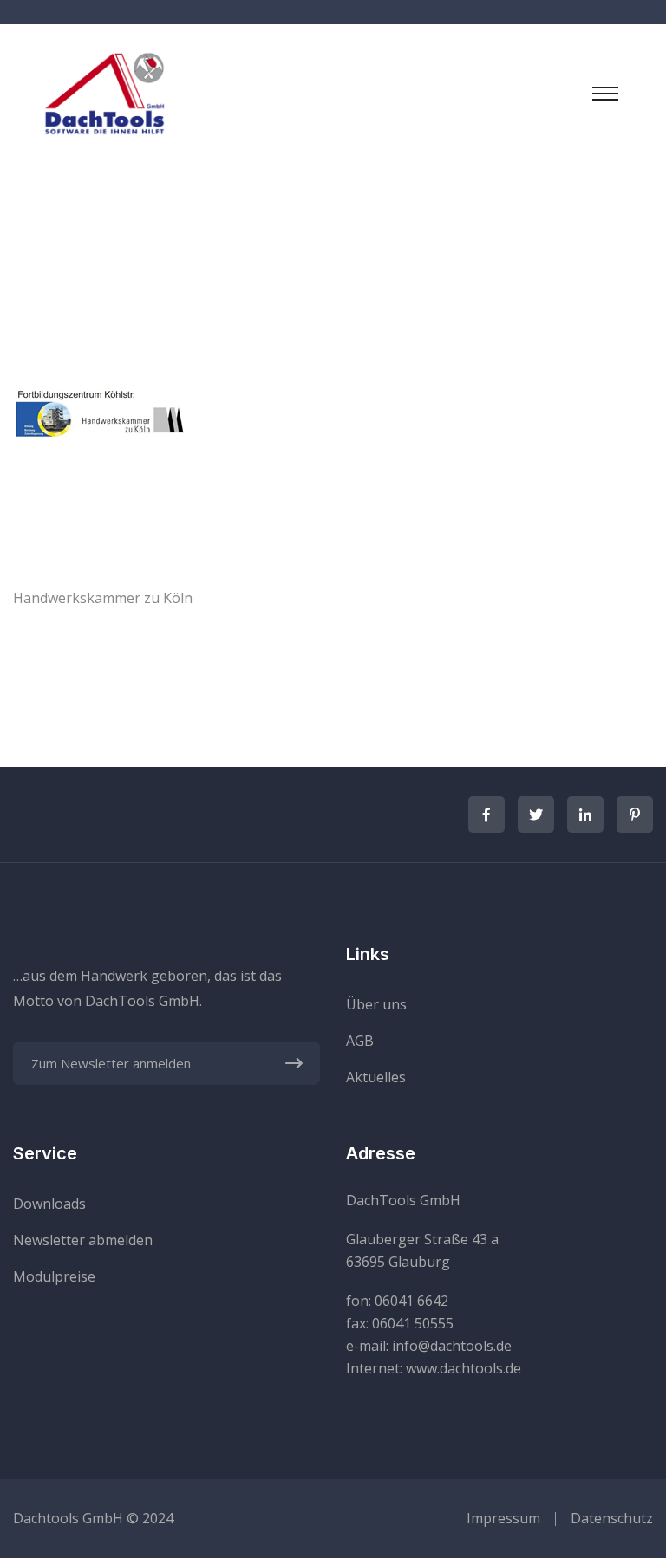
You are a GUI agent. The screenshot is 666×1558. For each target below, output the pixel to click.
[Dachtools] (104, 91)
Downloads (49, 1203)
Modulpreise (54, 1276)
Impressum (503, 1518)
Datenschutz (612, 1518)
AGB (360, 1040)
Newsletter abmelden (83, 1240)
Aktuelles (376, 1077)
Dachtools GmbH (68, 1518)
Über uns (376, 1004)
